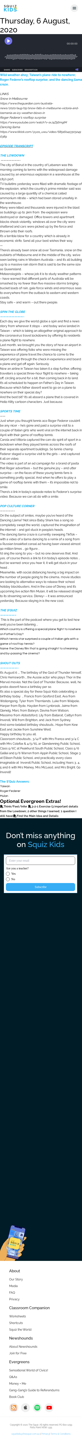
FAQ (12, 1292)
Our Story (16, 1279)
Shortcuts (16, 1323)
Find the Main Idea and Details (37, 816)
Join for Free (18, 1353)
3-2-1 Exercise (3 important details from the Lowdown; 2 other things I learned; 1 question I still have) (39, 811)
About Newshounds (23, 1346)
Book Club (16, 1397)
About (14, 1271)
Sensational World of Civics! (28, 1370)
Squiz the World (20, 1329)
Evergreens (19, 1362)
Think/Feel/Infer (16, 806)
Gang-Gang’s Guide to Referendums (34, 1390)
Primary (45, 1434)
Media (13, 1286)
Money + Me (17, 1383)
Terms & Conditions (61, 1434)
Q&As (13, 1377)
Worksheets (17, 1316)
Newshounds (21, 1338)
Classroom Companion (29, 1308)
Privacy (14, 1299)
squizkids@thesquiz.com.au (25, 1434)
